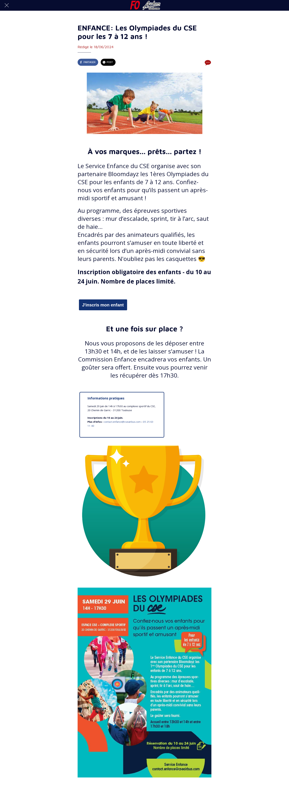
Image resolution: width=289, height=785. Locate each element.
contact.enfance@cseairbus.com (122, 421)
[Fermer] (7, 5)
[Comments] (207, 63)
